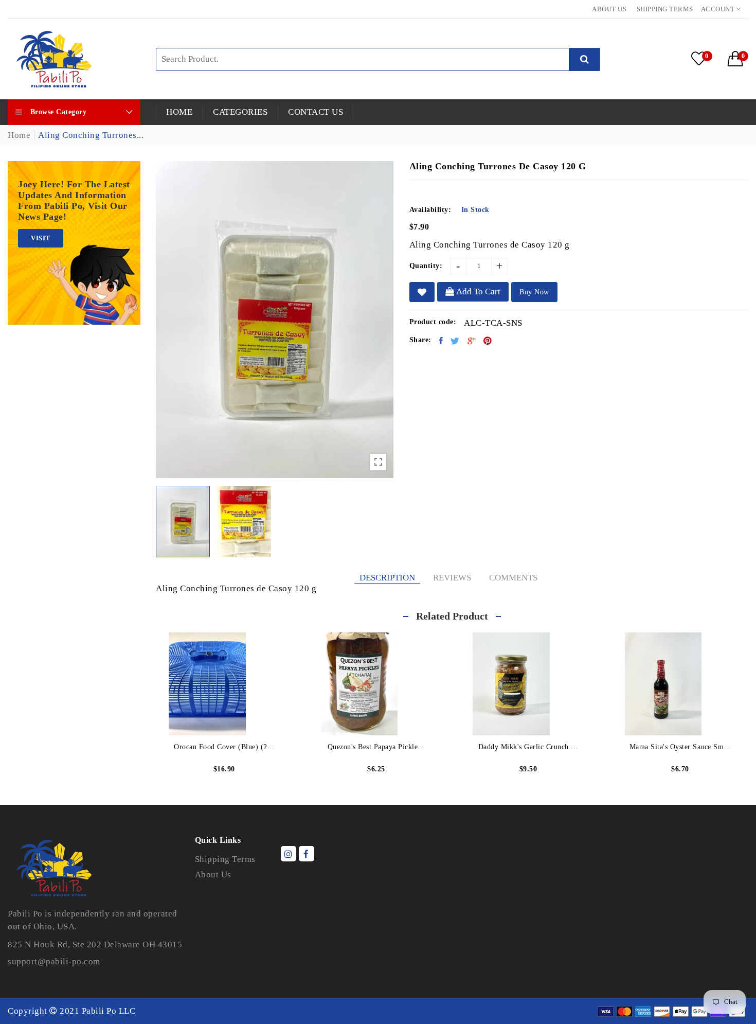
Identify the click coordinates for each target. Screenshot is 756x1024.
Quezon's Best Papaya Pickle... (376, 747)
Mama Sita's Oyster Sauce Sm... (680, 747)
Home (19, 135)
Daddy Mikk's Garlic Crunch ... (528, 747)
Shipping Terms (665, 9)
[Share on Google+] (471, 340)
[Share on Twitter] (455, 340)
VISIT (40, 238)
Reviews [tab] (452, 577)
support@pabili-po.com (54, 961)
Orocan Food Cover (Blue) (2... (224, 747)
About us (609, 9)
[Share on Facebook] (441, 340)
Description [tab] (387, 577)
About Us (213, 874)
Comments (513, 577)
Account (718, 9)
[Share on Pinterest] (487, 340)
